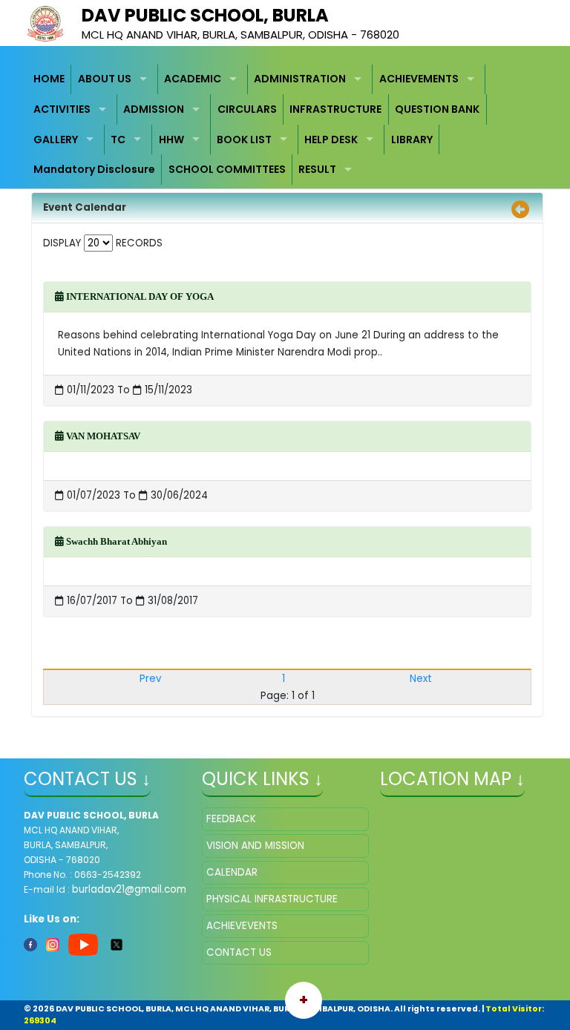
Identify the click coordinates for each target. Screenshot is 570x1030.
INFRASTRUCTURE (335, 109)
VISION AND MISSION (255, 846)
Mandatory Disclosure (94, 169)
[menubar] (285, 125)
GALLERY (55, 139)
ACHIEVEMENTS (419, 78)
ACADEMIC (192, 78)
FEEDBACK (231, 819)
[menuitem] (49, 80)
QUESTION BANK (437, 109)
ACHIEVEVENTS (242, 926)
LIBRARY (412, 139)
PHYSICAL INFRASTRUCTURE (272, 899)
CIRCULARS (247, 109)
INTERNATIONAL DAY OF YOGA (139, 296)
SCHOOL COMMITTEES (227, 169)
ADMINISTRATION (300, 78)
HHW (171, 139)
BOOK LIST (244, 139)
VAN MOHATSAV (102, 436)
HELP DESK (331, 139)
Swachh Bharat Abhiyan (115, 541)
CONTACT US (239, 952)
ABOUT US (104, 78)
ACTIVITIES (62, 109)
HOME (49, 78)
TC (118, 139)
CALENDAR (232, 872)
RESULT (317, 169)
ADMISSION (153, 109)
